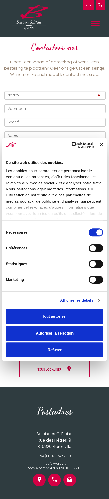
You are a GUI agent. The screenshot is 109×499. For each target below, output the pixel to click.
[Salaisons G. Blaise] (28, 20)
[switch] (96, 248)
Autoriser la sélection (55, 333)
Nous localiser (49, 369)
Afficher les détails (77, 300)
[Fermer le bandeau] (101, 145)
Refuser (55, 349)
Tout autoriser (54, 316)
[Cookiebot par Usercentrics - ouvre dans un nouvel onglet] (72, 145)
